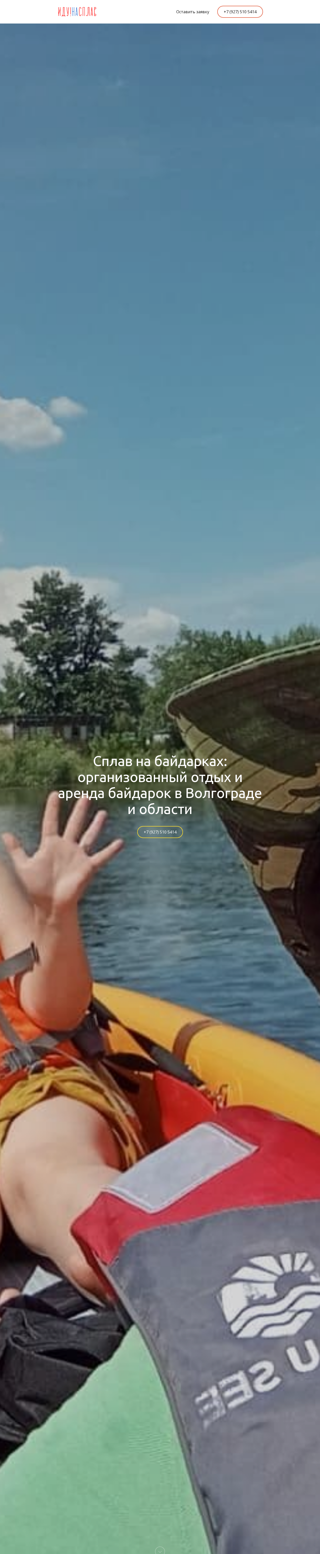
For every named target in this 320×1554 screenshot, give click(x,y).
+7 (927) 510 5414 (240, 12)
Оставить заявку (192, 12)
